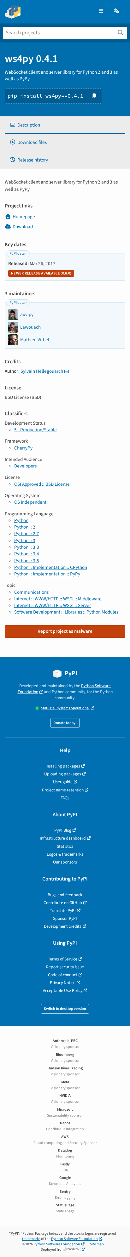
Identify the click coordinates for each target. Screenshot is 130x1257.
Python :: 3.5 (26, 560)
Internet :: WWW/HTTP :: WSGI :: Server (52, 605)
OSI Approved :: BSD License (42, 484)
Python (21, 520)
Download (23, 226)
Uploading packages (62, 774)
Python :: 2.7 (26, 533)
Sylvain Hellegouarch (42, 371)
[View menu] (101, 11)
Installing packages (62, 766)
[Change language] (117, 11)
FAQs (65, 798)
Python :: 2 (24, 527)
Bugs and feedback (65, 895)
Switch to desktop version (65, 1008)
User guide (63, 782)
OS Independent (30, 502)
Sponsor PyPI (65, 918)
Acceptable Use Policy (62, 991)
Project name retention (63, 790)
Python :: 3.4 (26, 553)
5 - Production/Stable (35, 429)
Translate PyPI (63, 911)
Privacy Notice (62, 983)
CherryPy (23, 447)
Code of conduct (62, 975)
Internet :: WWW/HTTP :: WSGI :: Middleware (58, 598)
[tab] (65, 125)
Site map (97, 1244)
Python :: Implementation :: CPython (50, 567)
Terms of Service (62, 959)
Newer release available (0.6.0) (41, 273)
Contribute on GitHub (63, 903)
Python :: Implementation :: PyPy (47, 573)
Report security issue (65, 967)
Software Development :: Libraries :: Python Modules (66, 612)
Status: (65, 708)
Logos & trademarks (65, 854)
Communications (31, 592)
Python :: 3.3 (26, 547)
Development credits (62, 926)
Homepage (24, 216)
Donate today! (65, 723)
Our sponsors (65, 862)
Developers (25, 465)
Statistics (65, 846)
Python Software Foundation (74, 1239)
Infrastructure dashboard (63, 838)
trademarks (31, 1239)
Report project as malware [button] (65, 631)
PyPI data (17, 253)
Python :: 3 (24, 540)
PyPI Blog (62, 830)
